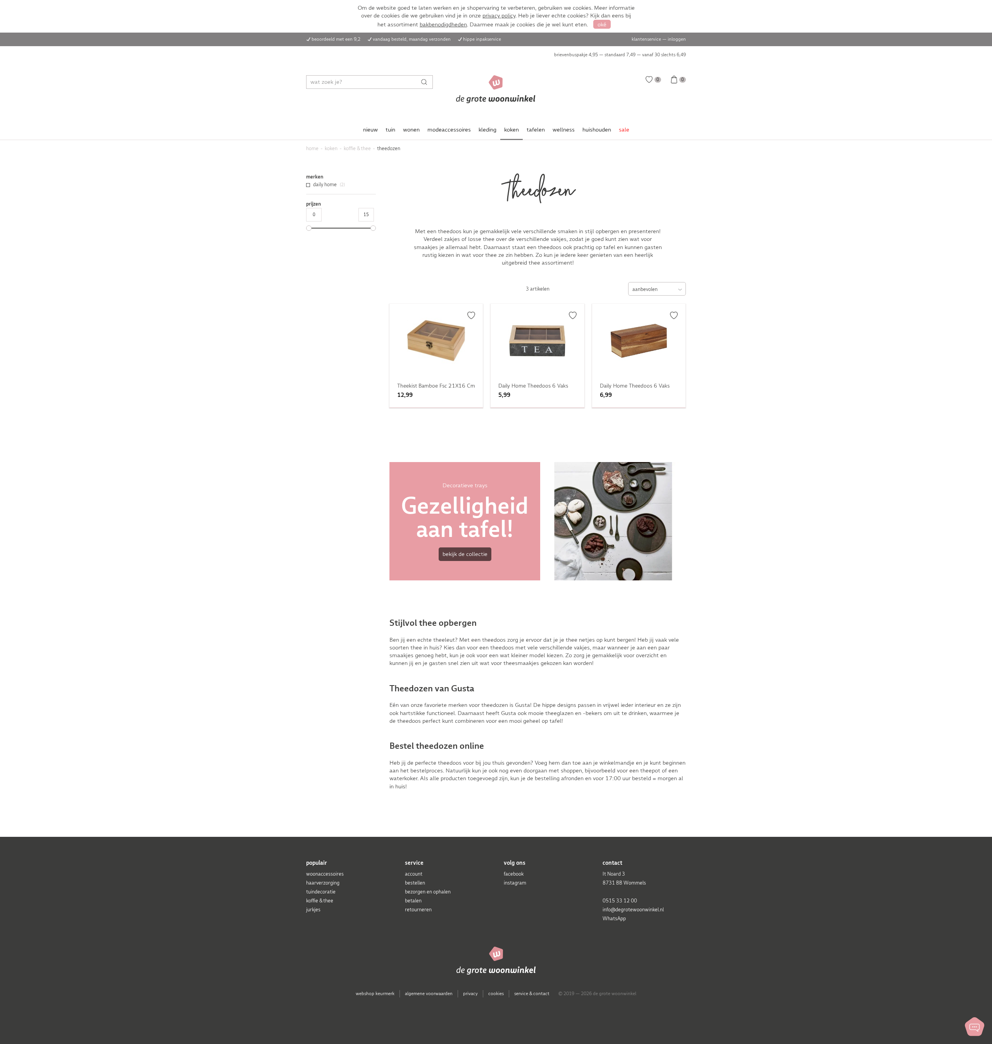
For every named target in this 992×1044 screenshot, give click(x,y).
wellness (564, 129)
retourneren (418, 909)
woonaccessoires (325, 874)
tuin (390, 129)
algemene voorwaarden (429, 993)
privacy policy (498, 15)
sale (624, 129)
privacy (470, 993)
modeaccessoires (449, 129)
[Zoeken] (426, 82)
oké (602, 24)
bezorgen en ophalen (428, 892)
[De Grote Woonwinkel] (496, 89)
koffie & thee (319, 901)
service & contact (531, 993)
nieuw (370, 129)
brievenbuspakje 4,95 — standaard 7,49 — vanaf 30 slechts (620, 54)
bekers (595, 713)
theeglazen (560, 713)
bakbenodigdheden (443, 24)
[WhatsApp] (974, 1026)
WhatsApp (614, 918)
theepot (651, 770)
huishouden (596, 129)
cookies (496, 993)
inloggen (677, 39)
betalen (413, 901)
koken (511, 129)
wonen (411, 129)
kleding (487, 129)
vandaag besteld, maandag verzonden (412, 39)
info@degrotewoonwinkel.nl (633, 909)
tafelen (536, 129)
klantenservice (646, 39)
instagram (515, 883)
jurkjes (313, 909)
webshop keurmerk (375, 993)
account (413, 874)
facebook (514, 874)
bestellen (415, 883)
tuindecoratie (321, 892)
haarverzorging (322, 883)
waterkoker (403, 778)
